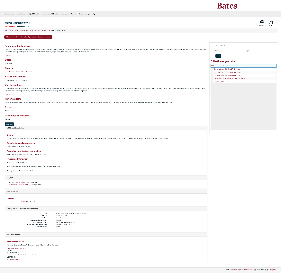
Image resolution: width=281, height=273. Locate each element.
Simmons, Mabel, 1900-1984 (18, 72)
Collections (21, 14)
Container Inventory (44, 37)
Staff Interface (234, 269)
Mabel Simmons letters (218, 66)
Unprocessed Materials (51, 14)
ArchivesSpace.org (249, 269)
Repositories (9, 14)
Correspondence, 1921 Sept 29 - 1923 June (227, 75)
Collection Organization (28, 37)
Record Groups (84, 14)
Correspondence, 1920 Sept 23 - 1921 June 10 (228, 72)
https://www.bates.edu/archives (16, 248)
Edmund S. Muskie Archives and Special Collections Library (27, 30)
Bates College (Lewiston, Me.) (21, 182)
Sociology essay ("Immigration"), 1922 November (229, 78)
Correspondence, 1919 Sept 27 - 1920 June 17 (228, 69)
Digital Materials (34, 14)
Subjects (65, 14)
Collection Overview (12, 37)
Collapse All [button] (9, 124)
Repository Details (14, 234)
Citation (261, 25)
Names (73, 14)
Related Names (12, 191)
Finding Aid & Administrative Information (22, 208)
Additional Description (15, 128)
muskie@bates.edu (14, 259)
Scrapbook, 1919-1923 (221, 82)
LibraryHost (272, 269)
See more (8, 55)
